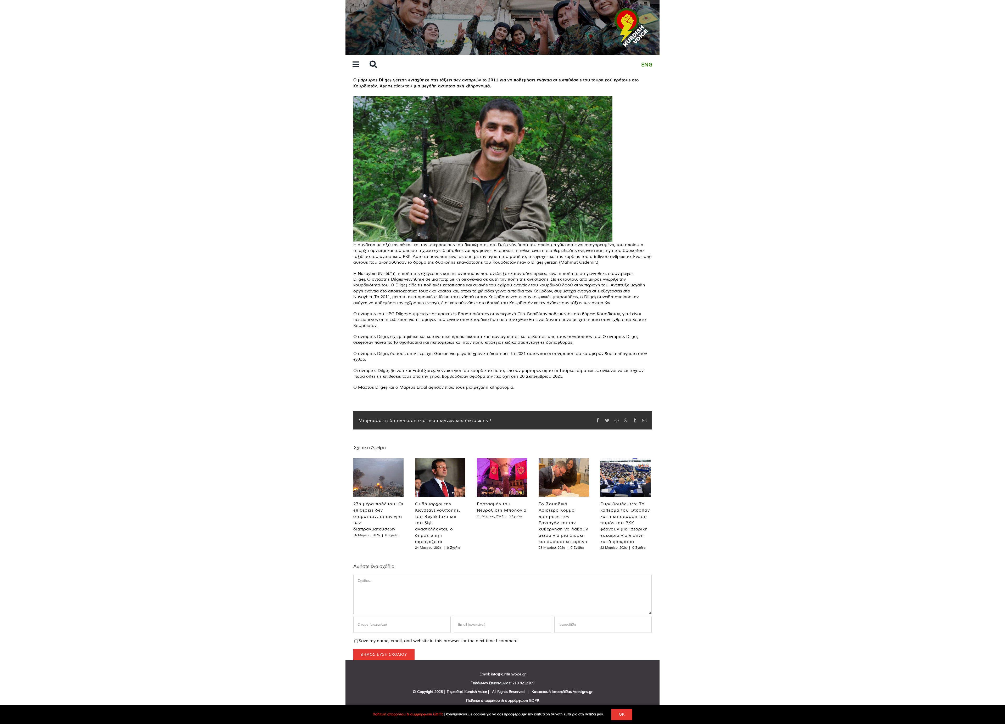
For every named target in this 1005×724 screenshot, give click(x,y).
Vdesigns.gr (583, 691)
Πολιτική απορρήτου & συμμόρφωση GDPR (502, 700)
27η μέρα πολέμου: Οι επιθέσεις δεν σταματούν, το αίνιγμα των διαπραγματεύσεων (378, 516)
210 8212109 (523, 683)
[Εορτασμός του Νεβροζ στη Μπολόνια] (502, 477)
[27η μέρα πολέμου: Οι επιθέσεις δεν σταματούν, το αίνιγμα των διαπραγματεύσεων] (378, 477)
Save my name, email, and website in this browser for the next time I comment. (439, 640)
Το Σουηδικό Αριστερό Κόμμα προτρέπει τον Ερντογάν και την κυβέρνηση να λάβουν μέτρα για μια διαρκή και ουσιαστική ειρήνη (563, 522)
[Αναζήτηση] (373, 64)
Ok (622, 714)
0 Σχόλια (391, 535)
